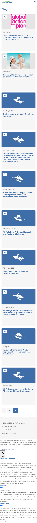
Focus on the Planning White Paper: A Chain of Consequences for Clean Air (17, 352)
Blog (5, 17)
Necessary (5, 488)
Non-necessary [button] (4, 504)
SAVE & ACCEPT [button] (5, 522)
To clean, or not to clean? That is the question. (18, 115)
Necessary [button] (3, 486)
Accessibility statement (9, 430)
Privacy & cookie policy (9, 426)
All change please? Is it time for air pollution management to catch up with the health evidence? (18, 312)
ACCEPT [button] (13, 449)
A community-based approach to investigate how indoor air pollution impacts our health (17, 194)
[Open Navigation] (34, 2)
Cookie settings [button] (5, 449)
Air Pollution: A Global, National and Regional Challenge (17, 233)
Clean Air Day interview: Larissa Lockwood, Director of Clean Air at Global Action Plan (18, 37)
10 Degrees (13, 433)
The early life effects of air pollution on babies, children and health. (18, 76)
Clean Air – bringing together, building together (16, 272)
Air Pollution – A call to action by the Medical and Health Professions (18, 390)
